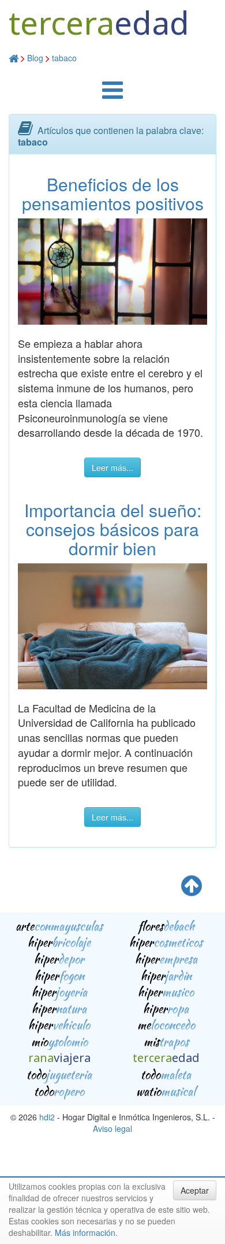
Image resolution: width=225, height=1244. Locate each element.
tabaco (64, 58)
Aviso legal (112, 1128)
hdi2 (47, 1117)
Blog (35, 58)
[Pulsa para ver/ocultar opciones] (112, 95)
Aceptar (195, 1190)
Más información (85, 1232)
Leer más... (112, 467)
